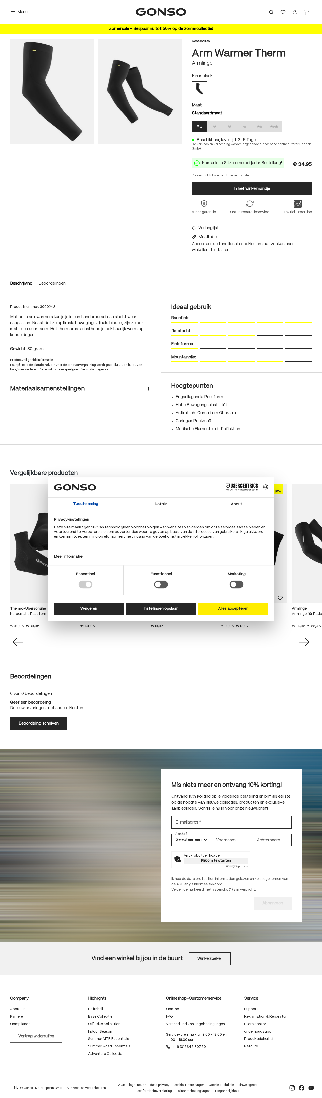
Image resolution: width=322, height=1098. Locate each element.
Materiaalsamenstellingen (47, 389)
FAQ (169, 1016)
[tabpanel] (252, 126)
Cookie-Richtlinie (221, 1085)
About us (18, 1009)
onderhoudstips (257, 1031)
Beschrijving (21, 283)
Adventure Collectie (105, 1054)
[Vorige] (18, 642)
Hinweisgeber (248, 1085)
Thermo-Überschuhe (28, 608)
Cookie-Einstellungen (189, 1085)
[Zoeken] (271, 12)
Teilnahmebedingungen (193, 1091)
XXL (276, 127)
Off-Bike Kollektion (104, 1024)
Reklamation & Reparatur (265, 1016)
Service (251, 998)
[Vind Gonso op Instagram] (292, 1088)
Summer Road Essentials (109, 1046)
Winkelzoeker (209, 959)
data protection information (211, 879)
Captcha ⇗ (236, 866)
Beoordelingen (52, 283)
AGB (180, 884)
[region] (96, 91)
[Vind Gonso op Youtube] (311, 1088)
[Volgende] (303, 642)
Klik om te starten (216, 860)
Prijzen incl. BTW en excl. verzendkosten (221, 175)
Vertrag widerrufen (36, 1036)
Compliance (20, 1024)
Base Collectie (100, 1016)
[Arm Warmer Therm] (52, 91)
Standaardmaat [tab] (207, 113)
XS (199, 126)
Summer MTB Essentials (108, 1039)
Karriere (16, 1016)
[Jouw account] (294, 12)
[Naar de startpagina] (161, 12)
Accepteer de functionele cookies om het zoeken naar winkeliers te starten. (243, 247)
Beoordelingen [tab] (30, 677)
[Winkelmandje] (306, 12)
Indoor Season (100, 1031)
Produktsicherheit (259, 1039)
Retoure (251, 1046)
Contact (173, 1009)
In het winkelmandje (252, 189)
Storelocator (255, 1024)
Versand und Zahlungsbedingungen (195, 1024)
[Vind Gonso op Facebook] (301, 1088)
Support (251, 1009)
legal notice (137, 1085)
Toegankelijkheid (226, 1091)
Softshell (95, 1009)
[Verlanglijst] (283, 12)
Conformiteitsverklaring (154, 1091)
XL (262, 127)
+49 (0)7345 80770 (189, 1047)
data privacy (159, 1085)
